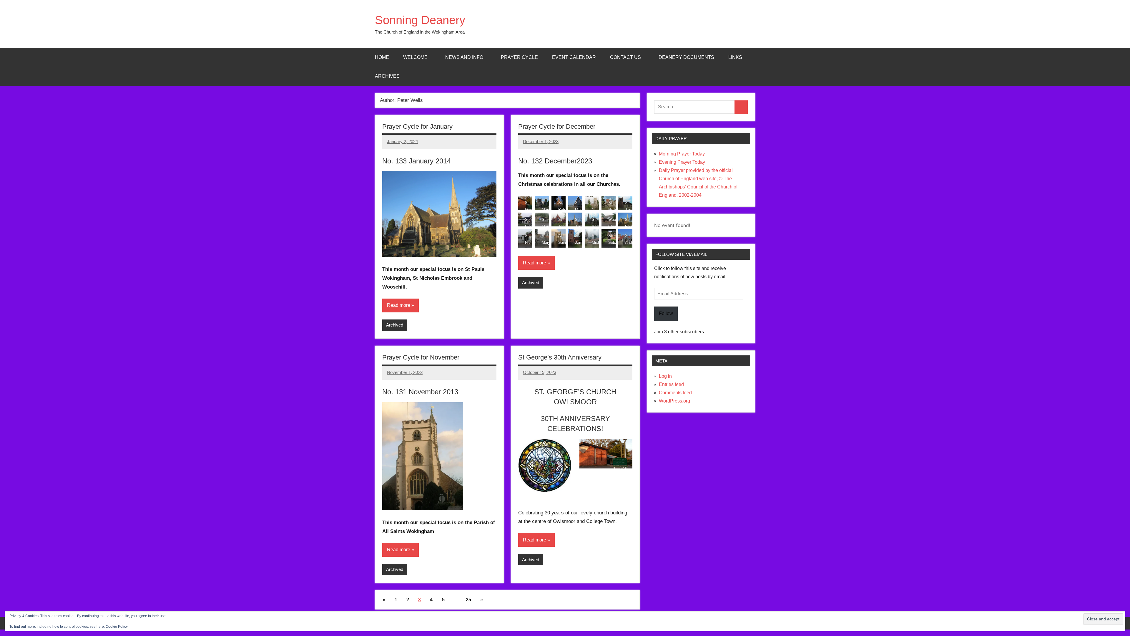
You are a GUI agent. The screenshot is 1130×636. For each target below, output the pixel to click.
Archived (394, 324)
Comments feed (675, 392)
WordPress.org (674, 400)
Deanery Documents (686, 57)
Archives (387, 76)
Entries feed (671, 384)
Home (382, 57)
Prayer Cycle (519, 57)
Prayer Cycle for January (417, 126)
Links (735, 57)
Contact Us (625, 57)
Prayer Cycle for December (556, 126)
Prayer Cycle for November (420, 357)
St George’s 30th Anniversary (559, 357)
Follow (666, 313)
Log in (665, 376)
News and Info (464, 57)
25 (468, 599)
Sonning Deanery (420, 20)
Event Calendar (574, 57)
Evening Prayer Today (682, 162)
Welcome (415, 57)
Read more (398, 305)
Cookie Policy (117, 627)
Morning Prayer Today (682, 153)
